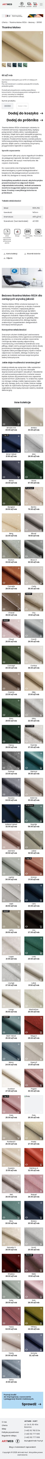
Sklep (4, 1429)
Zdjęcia (9, 258)
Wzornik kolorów (33, 253)
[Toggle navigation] (41, 4)
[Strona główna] (7, 4)
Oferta (4, 1425)
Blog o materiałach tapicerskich (22, 1447)
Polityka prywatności (10, 1432)
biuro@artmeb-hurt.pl (33, 1441)
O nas (4, 1422)
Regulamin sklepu (9, 1436)
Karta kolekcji (11, 253)
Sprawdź (29, 1404)
